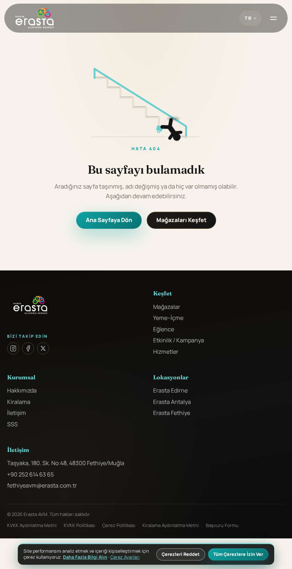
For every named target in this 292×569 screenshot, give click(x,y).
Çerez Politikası (118, 525)
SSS (12, 424)
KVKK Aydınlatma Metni (32, 525)
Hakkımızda (22, 390)
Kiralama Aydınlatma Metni (170, 525)
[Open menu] (273, 18)
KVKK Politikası (79, 525)
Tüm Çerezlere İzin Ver (238, 554)
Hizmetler (165, 351)
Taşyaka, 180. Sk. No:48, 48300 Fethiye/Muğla (65, 463)
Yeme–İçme (168, 318)
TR (248, 18)
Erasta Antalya (172, 402)
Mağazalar (166, 307)
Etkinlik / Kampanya (178, 340)
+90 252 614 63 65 (30, 474)
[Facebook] (28, 348)
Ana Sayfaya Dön (109, 220)
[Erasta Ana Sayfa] (73, 305)
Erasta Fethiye (171, 413)
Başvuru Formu (222, 525)
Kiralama (18, 402)
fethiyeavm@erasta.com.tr (42, 485)
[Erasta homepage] (34, 18)
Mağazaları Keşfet (181, 220)
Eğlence (163, 329)
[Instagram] (13, 348)
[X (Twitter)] (43, 348)
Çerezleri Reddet (181, 554)
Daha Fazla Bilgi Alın (85, 557)
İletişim (16, 413)
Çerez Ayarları (125, 557)
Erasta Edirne (170, 390)
